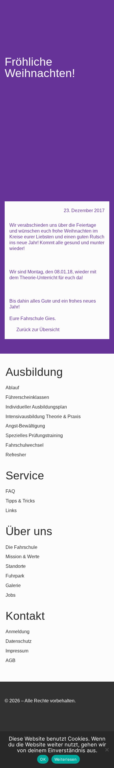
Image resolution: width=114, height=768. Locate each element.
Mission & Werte (22, 556)
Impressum (17, 650)
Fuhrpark (15, 575)
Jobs (10, 595)
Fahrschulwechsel (25, 445)
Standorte (16, 566)
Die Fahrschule (21, 547)
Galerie (13, 585)
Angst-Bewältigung (25, 425)
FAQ (10, 491)
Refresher (16, 454)
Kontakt (25, 616)
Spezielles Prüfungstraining (34, 435)
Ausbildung (34, 372)
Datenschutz (19, 641)
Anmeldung (18, 631)
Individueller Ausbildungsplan (36, 406)
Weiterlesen (65, 759)
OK (43, 759)
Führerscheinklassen (27, 397)
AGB (10, 660)
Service (25, 475)
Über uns (29, 531)
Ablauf (12, 387)
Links (11, 510)
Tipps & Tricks (20, 500)
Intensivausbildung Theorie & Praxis (43, 416)
